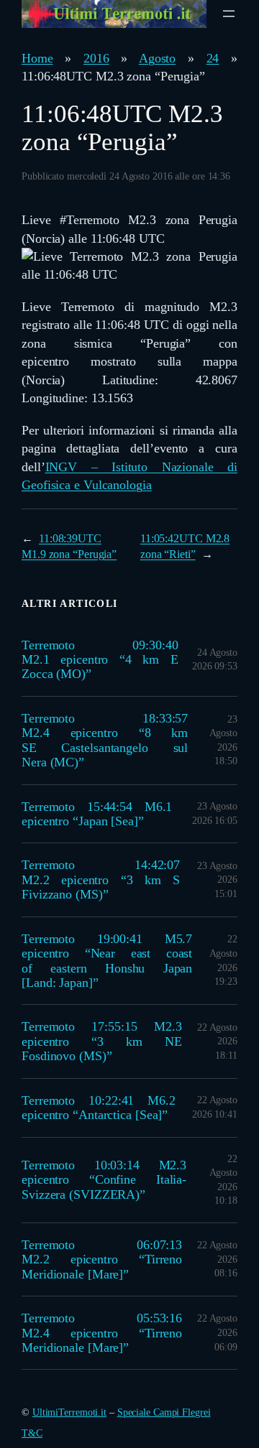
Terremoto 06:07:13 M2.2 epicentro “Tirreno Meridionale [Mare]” (102, 1259)
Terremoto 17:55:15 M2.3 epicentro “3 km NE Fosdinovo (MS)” (101, 1041)
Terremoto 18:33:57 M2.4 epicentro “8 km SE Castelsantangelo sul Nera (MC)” (105, 740)
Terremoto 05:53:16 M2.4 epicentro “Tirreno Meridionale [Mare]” (102, 1333)
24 (212, 58)
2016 (96, 58)
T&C (32, 1433)
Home (37, 58)
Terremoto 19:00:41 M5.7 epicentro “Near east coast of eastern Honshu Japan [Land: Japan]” (107, 961)
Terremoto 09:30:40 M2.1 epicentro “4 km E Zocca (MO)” (100, 660)
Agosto (157, 58)
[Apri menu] (228, 13)
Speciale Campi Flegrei (164, 1412)
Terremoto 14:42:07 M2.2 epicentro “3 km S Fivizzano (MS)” (101, 879)
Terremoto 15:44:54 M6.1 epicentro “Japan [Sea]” (97, 813)
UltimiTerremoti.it (69, 1412)
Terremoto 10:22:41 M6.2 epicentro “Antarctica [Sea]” (99, 1107)
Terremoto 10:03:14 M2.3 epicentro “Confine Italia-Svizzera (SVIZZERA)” (104, 1180)
